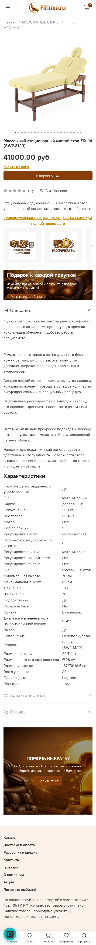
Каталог (10, 837)
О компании (13, 874)
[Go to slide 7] (35, 132)
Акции (8, 882)
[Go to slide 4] (25, 132)
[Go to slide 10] (44, 132)
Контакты (11, 859)
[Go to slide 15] (61, 132)
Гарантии (10, 867)
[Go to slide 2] (18, 132)
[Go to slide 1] (15, 132)
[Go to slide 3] (22, 132)
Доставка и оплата (19, 844)
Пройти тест (48, 781)
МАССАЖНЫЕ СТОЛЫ (40, 22)
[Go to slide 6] (31, 132)
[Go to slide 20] (77, 132)
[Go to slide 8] (38, 132)
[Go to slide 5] (28, 132)
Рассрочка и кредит (20, 852)
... (68, 22)
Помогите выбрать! (19, 889)
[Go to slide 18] (71, 132)
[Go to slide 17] (67, 132)
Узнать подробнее (26, 296)
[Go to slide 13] (54, 132)
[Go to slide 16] (64, 132)
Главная (9, 22)
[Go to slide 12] (51, 132)
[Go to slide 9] (41, 132)
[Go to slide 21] (80, 132)
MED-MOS (12, 27)
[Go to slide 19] (74, 132)
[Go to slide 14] (57, 132)
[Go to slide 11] (48, 132)
